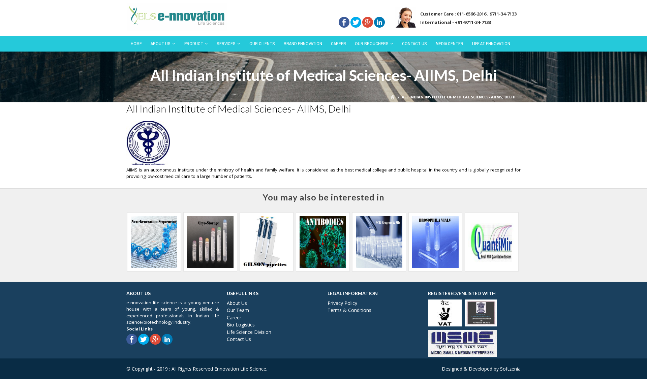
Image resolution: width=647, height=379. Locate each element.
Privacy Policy (342, 303)
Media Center (449, 43)
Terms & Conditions (349, 310)
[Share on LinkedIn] (379, 13)
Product (193, 43)
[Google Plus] (367, 13)
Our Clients (262, 43)
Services (226, 43)
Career (338, 43)
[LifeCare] (176, 16)
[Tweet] (355, 13)
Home (136, 43)
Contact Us (414, 43)
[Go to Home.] (393, 96)
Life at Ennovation (491, 43)
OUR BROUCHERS (372, 43)
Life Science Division (249, 332)
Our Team (238, 310)
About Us (161, 43)
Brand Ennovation (303, 43)
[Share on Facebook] (344, 13)
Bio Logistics (241, 324)
